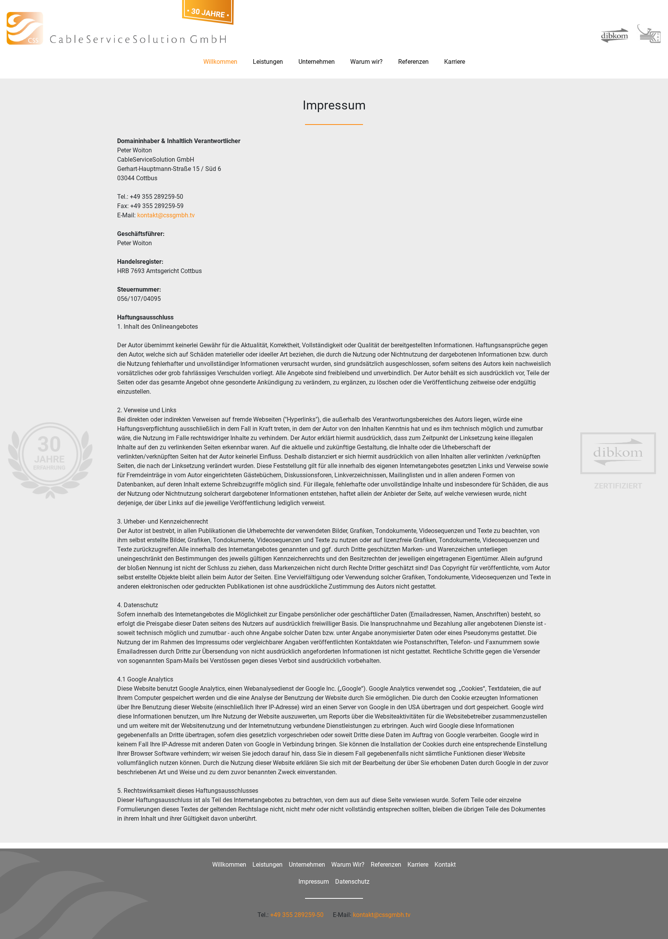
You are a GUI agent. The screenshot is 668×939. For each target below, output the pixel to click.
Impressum (313, 881)
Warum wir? (366, 61)
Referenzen (413, 61)
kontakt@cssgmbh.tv (166, 215)
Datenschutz (352, 881)
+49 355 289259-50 (297, 915)
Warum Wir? (348, 864)
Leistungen (268, 61)
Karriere (454, 61)
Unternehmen (316, 61)
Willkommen (220, 61)
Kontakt (445, 864)
